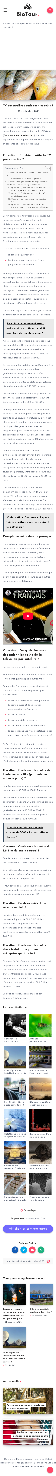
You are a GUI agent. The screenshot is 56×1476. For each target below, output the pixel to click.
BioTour (27, 14)
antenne (30, 1218)
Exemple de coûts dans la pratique (26, 179)
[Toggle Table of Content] (46, 168)
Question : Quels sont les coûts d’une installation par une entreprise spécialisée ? (30, 206)
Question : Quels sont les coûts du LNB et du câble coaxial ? (29, 194)
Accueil (6, 23)
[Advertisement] (28, 51)
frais (43, 1218)
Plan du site (37, 1466)
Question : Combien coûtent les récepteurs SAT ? (29, 200)
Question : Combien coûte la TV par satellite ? (28, 174)
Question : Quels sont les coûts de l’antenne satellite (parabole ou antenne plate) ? (30, 189)
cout (37, 1218)
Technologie (18, 23)
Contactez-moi (21, 1466)
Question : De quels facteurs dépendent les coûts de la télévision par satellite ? (28, 183)
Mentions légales (46, 1462)
